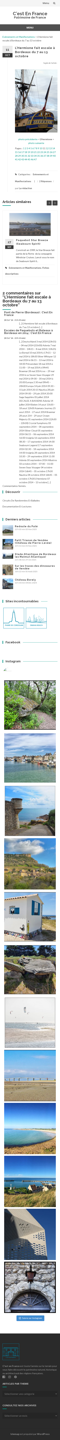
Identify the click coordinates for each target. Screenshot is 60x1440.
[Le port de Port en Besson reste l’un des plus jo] (30, 1181)
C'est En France (30, 13)
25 (48, 152)
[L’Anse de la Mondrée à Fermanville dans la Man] (30, 1128)
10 (41, 148)
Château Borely (25, 579)
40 (54, 155)
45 (29, 159)
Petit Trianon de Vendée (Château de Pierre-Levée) (33, 541)
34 (35, 155)
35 (38, 155)
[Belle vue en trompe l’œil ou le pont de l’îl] (30, 1075)
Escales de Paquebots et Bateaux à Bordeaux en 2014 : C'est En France (28, 332)
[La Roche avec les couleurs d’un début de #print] (30, 863)
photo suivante (36, 143)
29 (19, 155)
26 (51, 152)
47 (35, 159)
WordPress (43, 1434)
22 (38, 152)
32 (29, 155)
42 (19, 159)
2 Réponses (45, 181)
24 (45, 152)
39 (51, 155)
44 (25, 159)
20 (32, 152)
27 (54, 152)
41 (16, 159)
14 (53, 148)
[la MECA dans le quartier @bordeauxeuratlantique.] (30, 1234)
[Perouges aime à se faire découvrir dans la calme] (30, 1287)
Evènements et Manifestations (18, 36)
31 (25, 155)
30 (22, 155)
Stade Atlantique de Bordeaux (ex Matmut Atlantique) (35, 555)
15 (16, 152)
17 (22, 152)
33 (32, 155)
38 (48, 155)
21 (35, 152)
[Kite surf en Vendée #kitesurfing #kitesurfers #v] (30, 1022)
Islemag (14, 1434)
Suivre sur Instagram (32, 1318)
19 (29, 152)
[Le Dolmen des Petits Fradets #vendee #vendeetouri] (30, 969)
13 (50, 148)
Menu (46, 3)
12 (47, 148)
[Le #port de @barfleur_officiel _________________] (30, 758)
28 (16, 155)
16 (19, 152)
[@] (12, 672)
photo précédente (28, 139)
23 (41, 152)
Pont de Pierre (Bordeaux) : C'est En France (28, 314)
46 (32, 159)
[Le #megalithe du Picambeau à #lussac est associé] (30, 705)
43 (22, 159)
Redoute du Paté (26, 526)
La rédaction (25, 188)
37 (45, 155)
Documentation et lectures (17, 506)
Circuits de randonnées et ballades (21, 500)
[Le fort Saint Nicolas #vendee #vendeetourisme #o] (30, 811)
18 (25, 152)
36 (41, 155)
